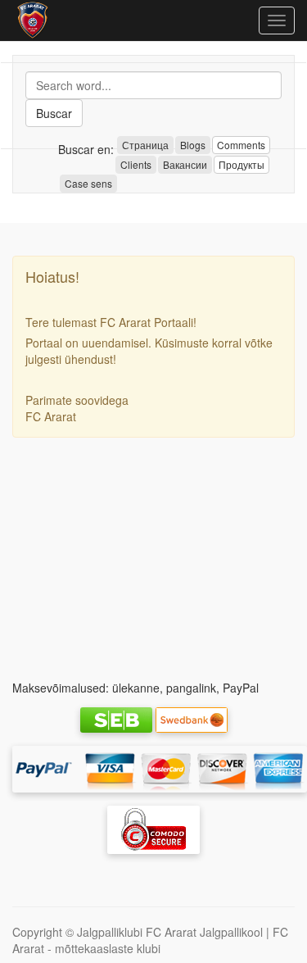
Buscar (54, 113)
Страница (145, 145)
